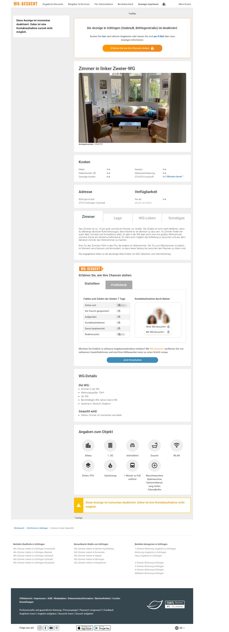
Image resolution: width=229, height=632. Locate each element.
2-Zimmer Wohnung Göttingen (149, 562)
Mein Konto (185, 4)
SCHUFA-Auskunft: (144, 176)
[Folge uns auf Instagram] (40, 627)
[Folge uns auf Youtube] (51, 627)
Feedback (109, 610)
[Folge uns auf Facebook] (46, 627)
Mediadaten (60, 598)
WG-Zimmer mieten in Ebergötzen (90, 562)
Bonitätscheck (125, 4)
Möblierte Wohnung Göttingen (149, 573)
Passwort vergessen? (91, 610)
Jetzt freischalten (132, 360)
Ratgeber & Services (79, 4)
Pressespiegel (70, 610)
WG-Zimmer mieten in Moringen (89, 559)
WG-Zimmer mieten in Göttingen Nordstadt (33, 562)
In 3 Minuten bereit (173, 176)
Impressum (40, 598)
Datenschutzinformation (80, 598)
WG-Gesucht (19, 528)
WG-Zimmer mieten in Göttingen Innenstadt (34, 548)
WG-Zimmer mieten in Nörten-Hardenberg (94, 548)
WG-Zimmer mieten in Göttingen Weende (32, 552)
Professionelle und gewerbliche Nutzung (40, 610)
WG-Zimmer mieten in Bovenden (89, 552)
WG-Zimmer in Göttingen (37, 528)
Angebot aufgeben (47, 613)
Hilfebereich (25, 598)
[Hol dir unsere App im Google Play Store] (102, 627)
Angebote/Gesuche (53, 4)
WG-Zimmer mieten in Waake (88, 555)
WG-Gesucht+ (157, 348)
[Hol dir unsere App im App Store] (85, 627)
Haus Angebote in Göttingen (148, 555)
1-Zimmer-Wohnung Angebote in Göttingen (155, 548)
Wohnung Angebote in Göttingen (150, 552)
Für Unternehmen (104, 4)
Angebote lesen (27, 613)
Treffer (132, 13)
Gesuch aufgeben (84, 613)
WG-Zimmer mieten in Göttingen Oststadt (33, 559)
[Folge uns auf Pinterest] (56, 627)
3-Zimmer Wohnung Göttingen (149, 566)
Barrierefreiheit (102, 598)
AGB (50, 598)
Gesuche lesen (66, 613)
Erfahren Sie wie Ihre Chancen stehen (130, 48)
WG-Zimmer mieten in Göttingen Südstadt (33, 555)
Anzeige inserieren (148, 4)
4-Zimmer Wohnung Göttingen (149, 569)
